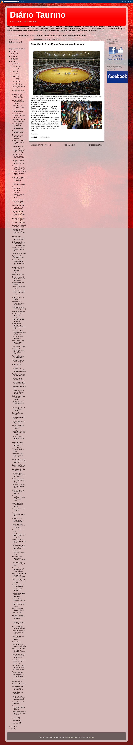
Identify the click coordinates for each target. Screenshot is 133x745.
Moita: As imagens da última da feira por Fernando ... (18, 535)
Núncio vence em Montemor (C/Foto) (18, 183)
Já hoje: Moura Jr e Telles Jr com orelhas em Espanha (18, 270)
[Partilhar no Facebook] (47, 137)
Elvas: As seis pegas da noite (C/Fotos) (18, 666)
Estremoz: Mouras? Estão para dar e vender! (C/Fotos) (18, 162)
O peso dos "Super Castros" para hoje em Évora (18, 115)
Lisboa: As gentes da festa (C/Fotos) (18, 110)
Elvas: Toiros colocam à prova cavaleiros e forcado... (19, 581)
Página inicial (69, 145)
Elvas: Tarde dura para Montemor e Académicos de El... (19, 575)
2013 (12, 59)
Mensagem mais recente (41, 145)
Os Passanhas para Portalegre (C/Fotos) (19, 308)
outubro (15, 718)
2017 (12, 728)
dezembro (16, 723)
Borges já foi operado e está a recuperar (18, 291)
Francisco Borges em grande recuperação (18, 383)
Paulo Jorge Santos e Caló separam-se (18, 120)
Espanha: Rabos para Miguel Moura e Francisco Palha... (18, 201)
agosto (15, 81)
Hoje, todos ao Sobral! (18, 346)
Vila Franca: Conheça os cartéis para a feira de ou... (18, 486)
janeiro (15, 64)
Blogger (91, 737)
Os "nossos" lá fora (18, 669)
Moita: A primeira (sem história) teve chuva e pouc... (19, 432)
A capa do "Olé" (17, 612)
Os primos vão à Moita (19, 253)
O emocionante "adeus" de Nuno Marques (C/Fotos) (18, 167)
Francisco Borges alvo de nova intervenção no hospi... (19, 713)
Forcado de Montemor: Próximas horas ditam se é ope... (19, 207)
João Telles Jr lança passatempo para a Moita (18, 480)
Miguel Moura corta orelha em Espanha (18, 91)
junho (14, 76)
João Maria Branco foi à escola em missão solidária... (19, 461)
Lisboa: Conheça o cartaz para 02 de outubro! (18, 438)
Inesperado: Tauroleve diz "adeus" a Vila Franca (18, 604)
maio (14, 74)
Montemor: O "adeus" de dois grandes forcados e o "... (18, 179)
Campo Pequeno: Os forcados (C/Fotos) (18, 106)
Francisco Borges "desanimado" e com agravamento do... (18, 262)
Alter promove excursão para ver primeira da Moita (18, 238)
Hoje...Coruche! (16, 295)
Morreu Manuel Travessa (16, 365)
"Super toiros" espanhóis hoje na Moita (18, 514)
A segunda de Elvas (18, 274)
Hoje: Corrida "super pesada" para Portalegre (18, 342)
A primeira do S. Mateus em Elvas (18, 256)
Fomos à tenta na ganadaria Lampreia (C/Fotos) (18, 707)
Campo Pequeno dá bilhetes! (18, 702)
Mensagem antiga (94, 145)
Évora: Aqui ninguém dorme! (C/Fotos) (18, 131)
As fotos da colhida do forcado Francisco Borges (19, 173)
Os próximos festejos (18, 679)
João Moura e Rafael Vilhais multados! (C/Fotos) (18, 142)
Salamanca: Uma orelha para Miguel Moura (18, 564)
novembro (16, 720)
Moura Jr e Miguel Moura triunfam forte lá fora (19, 541)
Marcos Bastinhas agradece (17, 692)
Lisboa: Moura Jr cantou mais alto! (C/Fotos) (18, 101)
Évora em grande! (17, 672)
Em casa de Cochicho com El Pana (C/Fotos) (18, 409)
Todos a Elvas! (16, 642)
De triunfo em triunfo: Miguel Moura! (18, 422)
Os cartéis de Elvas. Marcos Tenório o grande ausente (57, 44)
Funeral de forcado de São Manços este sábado (18, 632)
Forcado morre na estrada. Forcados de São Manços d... (18, 622)
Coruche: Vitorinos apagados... (17, 337)
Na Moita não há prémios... (17, 589)
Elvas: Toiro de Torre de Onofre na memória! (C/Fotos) (18, 650)
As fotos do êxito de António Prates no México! (18, 249)
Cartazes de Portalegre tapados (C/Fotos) (19, 225)
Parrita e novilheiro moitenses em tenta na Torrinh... (19, 332)
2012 (12, 56)
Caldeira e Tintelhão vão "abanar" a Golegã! (18, 638)
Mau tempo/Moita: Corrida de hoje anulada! (17, 444)
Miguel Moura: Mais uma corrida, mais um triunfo (18, 319)
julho (14, 79)
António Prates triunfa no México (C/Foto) (18, 219)
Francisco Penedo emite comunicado (18, 627)
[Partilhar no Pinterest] (49, 137)
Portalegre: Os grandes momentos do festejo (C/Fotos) (19, 370)
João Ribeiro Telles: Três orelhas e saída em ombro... (18, 688)
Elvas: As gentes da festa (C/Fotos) (18, 585)
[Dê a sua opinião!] (43, 137)
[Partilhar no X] (45, 137)
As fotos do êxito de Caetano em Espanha (18, 427)
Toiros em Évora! (17, 681)
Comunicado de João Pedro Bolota (18, 469)
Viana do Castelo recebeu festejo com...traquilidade (18, 156)
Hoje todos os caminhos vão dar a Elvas (18, 552)
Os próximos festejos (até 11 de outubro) (18, 465)
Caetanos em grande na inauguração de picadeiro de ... (18, 547)
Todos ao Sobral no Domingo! (18, 283)
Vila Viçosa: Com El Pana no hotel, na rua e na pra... (18, 403)
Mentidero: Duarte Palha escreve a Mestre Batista (17, 520)
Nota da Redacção (17, 146)
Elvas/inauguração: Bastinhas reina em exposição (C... (18, 526)
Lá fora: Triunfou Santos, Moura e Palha (18, 449)
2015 (12, 726)
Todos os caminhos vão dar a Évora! (18, 609)
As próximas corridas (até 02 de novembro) (18, 594)
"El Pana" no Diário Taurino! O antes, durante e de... (18, 392)
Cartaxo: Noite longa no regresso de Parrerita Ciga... (18, 569)
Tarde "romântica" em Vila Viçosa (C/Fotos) (18, 397)
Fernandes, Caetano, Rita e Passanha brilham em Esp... (18, 150)
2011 (12, 54)
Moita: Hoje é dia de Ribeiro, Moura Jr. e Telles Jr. (18, 492)
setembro (16, 84)
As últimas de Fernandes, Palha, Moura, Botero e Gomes (18, 351)
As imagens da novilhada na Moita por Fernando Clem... (18, 498)
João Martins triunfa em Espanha (18, 314)
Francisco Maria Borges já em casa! (18, 599)
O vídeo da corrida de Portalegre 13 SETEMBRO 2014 (18, 243)
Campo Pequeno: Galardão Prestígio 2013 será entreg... (18, 698)
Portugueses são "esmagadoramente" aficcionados (19, 475)
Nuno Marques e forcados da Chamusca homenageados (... (18, 126)
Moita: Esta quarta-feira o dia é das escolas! (18, 455)
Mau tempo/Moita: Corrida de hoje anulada (17, 504)
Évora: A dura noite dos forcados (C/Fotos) (17, 136)
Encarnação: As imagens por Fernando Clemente (18, 558)
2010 (12, 51)
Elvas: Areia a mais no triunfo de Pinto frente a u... (19, 661)
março (15, 69)
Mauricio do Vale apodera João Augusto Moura (17, 96)
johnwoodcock (72, 737)
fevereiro (15, 66)
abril (14, 71)
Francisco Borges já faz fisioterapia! (18, 356)
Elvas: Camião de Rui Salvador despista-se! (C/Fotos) (18, 656)
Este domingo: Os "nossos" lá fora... (18, 379)
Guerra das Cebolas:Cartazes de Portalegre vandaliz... (18, 195)
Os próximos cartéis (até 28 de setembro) (18, 188)
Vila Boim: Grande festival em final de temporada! (18, 616)
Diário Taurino (38, 14)
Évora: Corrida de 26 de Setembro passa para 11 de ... (18, 278)
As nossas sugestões (18, 222)
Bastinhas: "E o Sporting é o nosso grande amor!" (18, 303)
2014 (12, 61)
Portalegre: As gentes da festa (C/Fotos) (18, 374)
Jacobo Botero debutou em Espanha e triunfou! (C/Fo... (18, 326)
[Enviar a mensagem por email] (41, 137)
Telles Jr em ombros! (18, 311)
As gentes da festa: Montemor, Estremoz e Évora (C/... (18, 214)
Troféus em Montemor (18, 684)
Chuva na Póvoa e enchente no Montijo (19, 645)
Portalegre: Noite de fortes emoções (18, 361)
